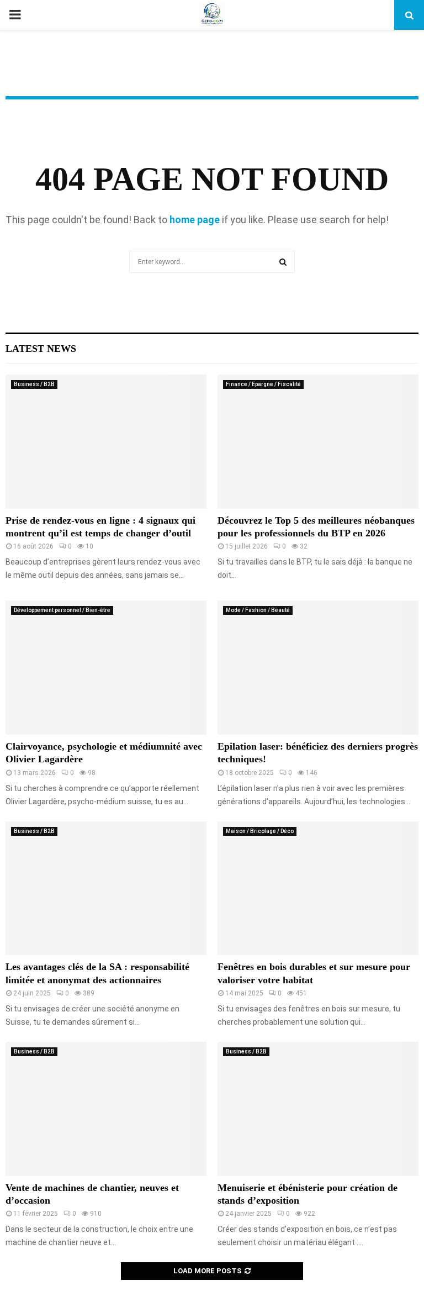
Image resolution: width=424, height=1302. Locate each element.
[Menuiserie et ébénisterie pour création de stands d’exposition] (318, 1109)
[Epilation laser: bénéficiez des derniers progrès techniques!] (318, 667)
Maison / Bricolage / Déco (260, 831)
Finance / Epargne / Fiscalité (263, 384)
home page (194, 219)
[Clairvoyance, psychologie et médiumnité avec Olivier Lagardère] (106, 667)
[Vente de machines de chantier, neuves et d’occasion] (106, 1109)
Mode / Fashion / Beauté (258, 610)
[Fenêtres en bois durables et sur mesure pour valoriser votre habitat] (318, 888)
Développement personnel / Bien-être (62, 610)
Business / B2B (34, 384)
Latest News (41, 348)
